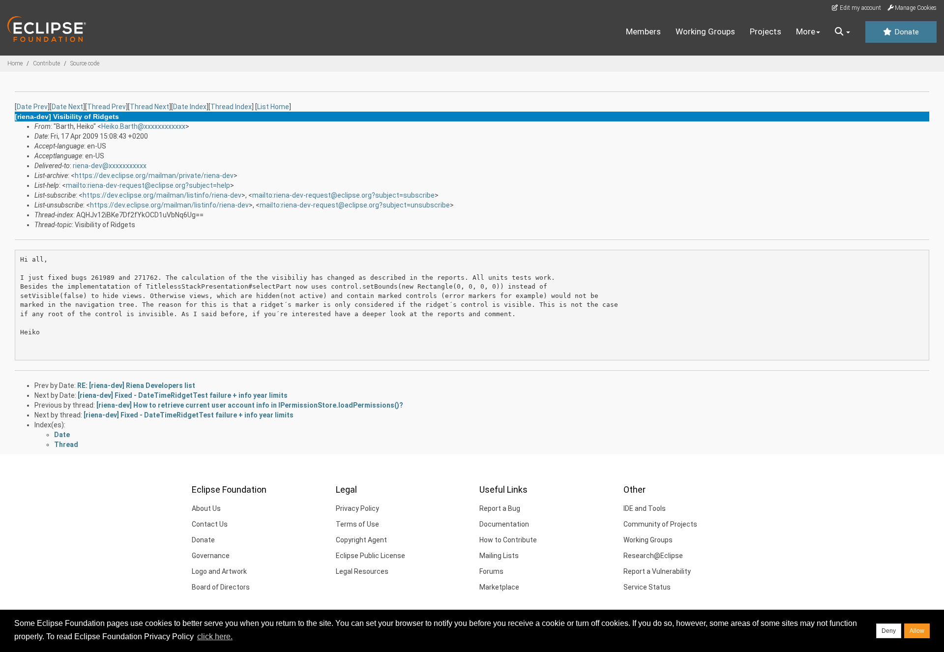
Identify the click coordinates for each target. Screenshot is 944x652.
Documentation (504, 524)
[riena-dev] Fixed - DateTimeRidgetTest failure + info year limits (183, 395)
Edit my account (859, 7)
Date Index (189, 107)
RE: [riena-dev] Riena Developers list (136, 385)
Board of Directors (221, 587)
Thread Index (231, 107)
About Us (206, 508)
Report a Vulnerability (657, 571)
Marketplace (499, 587)
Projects (765, 31)
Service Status (647, 587)
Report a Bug (499, 508)
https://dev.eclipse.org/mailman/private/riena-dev (154, 175)
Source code (84, 63)
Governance (211, 556)
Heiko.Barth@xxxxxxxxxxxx (143, 126)
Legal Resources (362, 571)
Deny (889, 630)
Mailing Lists (499, 556)
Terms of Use (357, 524)
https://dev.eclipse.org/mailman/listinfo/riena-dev (162, 195)
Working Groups (705, 31)
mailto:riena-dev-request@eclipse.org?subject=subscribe (343, 195)
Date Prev (32, 107)
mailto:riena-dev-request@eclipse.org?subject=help (148, 185)
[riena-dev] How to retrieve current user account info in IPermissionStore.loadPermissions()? (249, 405)
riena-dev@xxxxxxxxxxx (110, 166)
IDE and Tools (644, 508)
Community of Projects (660, 524)
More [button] (805, 31)
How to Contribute (508, 540)
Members (643, 31)
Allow (917, 630)
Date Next (67, 107)
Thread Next (149, 107)
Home (15, 63)
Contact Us (210, 524)
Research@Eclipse (653, 556)
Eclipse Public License (370, 556)
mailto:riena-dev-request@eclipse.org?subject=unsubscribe (355, 205)
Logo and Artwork (219, 571)
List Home (273, 107)
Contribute (46, 63)
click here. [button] (215, 636)
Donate (905, 32)
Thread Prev (106, 107)
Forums (491, 571)
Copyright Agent (361, 540)
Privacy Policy (357, 508)
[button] (842, 32)
